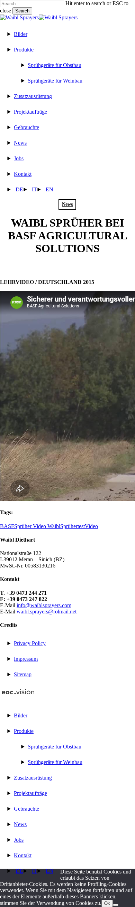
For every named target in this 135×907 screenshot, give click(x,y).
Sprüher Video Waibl (37, 526)
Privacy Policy (30, 643)
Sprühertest (72, 526)
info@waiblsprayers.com (44, 605)
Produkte (24, 731)
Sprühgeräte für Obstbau (54, 747)
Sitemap (23, 674)
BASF (7, 526)
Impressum (26, 659)
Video (91, 526)
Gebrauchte (26, 809)
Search (22, 10)
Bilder (20, 715)
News (67, 204)
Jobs (19, 840)
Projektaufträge (30, 793)
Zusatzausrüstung (33, 778)
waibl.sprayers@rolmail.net (46, 611)
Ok (107, 903)
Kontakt (23, 855)
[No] (115, 905)
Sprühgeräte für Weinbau (55, 762)
